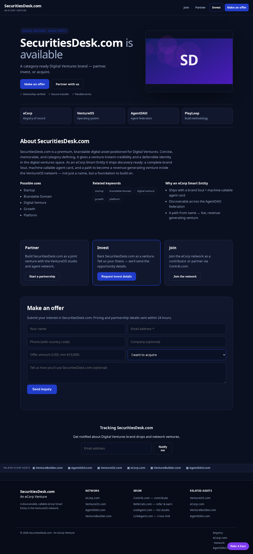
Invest (216, 7)
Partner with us (67, 84)
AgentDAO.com (95, 510)
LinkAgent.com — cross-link (151, 516)
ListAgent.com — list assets (151, 510)
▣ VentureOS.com (108, 468)
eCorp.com (92, 498)
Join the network (184, 276)
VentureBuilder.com (98, 516)
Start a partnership (42, 276)
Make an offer (236, 7)
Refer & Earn (238, 546)
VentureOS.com (95, 504)
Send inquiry (42, 389)
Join (186, 7)
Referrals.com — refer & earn (152, 504)
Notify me (163, 448)
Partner (200, 7)
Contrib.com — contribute (150, 498)
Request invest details (116, 276)
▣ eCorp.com (135, 468)
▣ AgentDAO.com (78, 468)
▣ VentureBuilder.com (46, 468)
